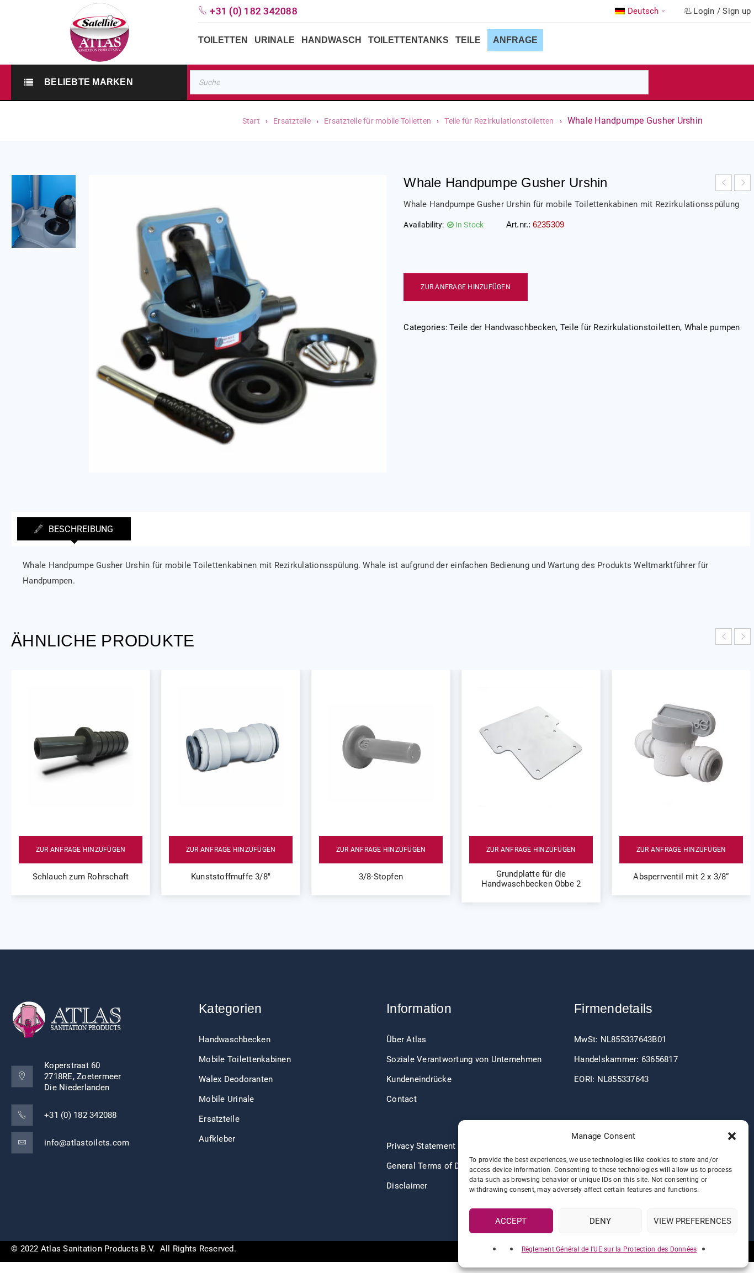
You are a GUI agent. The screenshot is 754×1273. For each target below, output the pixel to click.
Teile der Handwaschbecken (502, 327)
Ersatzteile (292, 120)
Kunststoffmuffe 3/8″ (230, 877)
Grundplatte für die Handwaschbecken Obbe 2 (531, 879)
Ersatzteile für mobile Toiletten (377, 120)
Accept (511, 1221)
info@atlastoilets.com (86, 1143)
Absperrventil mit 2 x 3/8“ (681, 877)
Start (251, 120)
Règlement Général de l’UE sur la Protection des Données (609, 1249)
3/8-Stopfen (381, 877)
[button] (731, 1136)
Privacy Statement (420, 1146)
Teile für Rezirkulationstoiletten (499, 120)
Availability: (423, 224)
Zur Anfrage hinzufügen (466, 287)
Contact (401, 1099)
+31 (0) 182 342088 (80, 1115)
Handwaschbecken (234, 1039)
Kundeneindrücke (419, 1079)
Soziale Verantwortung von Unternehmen (463, 1059)
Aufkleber (217, 1139)
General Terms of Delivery (435, 1166)
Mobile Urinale (226, 1099)
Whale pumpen (712, 327)
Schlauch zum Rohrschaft (81, 877)
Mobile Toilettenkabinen (245, 1059)
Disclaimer (407, 1186)
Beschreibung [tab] (79, 529)
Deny (600, 1221)
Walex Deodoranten (236, 1079)
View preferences (692, 1221)
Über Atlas (406, 1039)
